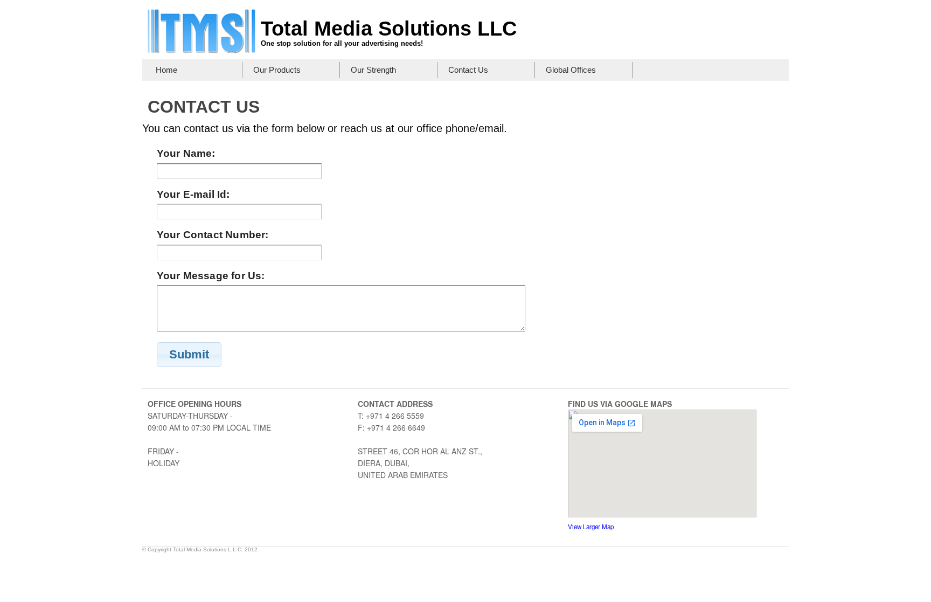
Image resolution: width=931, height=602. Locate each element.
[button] (189, 354)
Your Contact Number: (213, 234)
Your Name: (186, 153)
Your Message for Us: (211, 275)
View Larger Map (591, 526)
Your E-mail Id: (193, 194)
